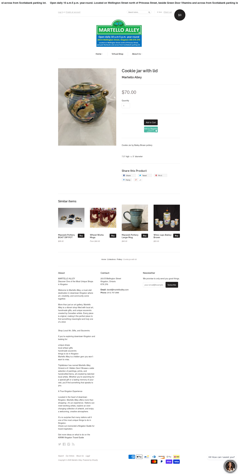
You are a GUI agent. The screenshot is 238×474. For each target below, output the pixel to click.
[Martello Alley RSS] (73, 444)
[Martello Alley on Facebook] (64, 444)
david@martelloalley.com (118, 289)
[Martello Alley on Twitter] (59, 444)
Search (61, 456)
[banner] (119, 33)
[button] (151, 129)
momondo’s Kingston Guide (79, 425)
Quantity (125, 100)
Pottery (119, 259)
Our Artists (70, 456)
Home (99, 54)
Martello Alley (132, 77)
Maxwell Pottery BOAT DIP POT (66, 236)
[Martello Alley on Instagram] (68, 444)
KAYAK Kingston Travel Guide (71, 437)
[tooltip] (156, 130)
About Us (136, 54)
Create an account (73, 12)
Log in (60, 12)
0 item (159, 12)
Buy (81, 235)
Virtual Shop (117, 54)
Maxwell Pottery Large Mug (130, 236)
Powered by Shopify (90, 460)
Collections (111, 259)
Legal (88, 456)
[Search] (149, 12)
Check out (168, 12)
